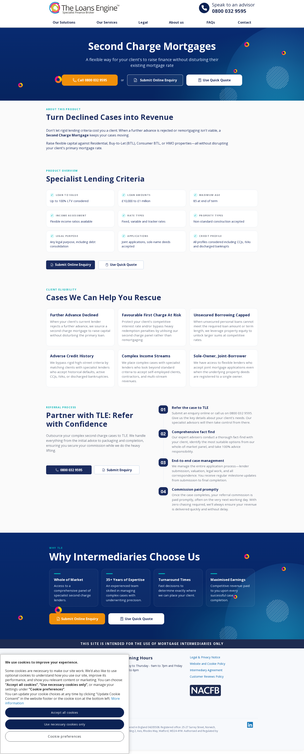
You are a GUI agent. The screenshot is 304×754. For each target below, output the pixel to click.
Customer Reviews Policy (207, 676)
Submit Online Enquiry (73, 265)
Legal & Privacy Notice (205, 657)
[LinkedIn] (250, 725)
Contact (244, 22)
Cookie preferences (64, 736)
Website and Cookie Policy (207, 664)
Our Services (107, 22)
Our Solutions (64, 22)
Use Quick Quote (217, 80)
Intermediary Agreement (206, 670)
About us (176, 22)
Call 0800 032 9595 (92, 80)
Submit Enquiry (119, 470)
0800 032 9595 (229, 11)
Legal (143, 22)
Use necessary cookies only (64, 724)
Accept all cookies (64, 712)
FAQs (211, 22)
